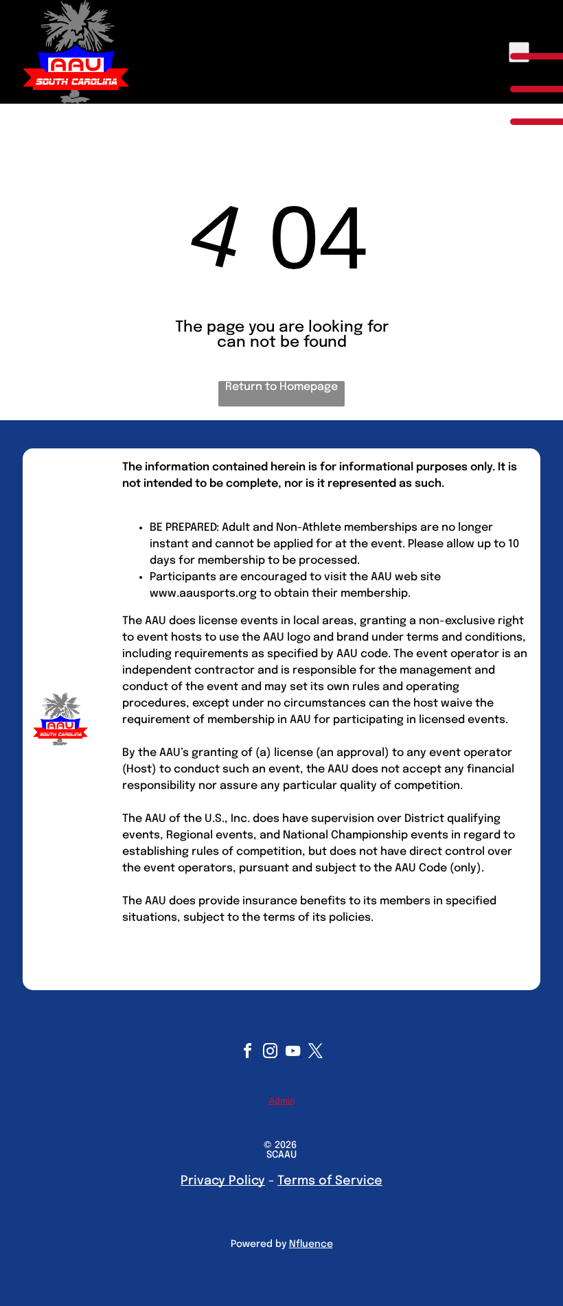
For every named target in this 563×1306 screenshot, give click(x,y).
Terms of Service (329, 1181)
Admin (282, 1101)
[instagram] (271, 1053)
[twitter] (315, 1053)
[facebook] (248, 1053)
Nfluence (311, 1244)
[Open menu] (519, 52)
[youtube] (294, 1053)
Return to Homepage (281, 387)
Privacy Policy (223, 1181)
